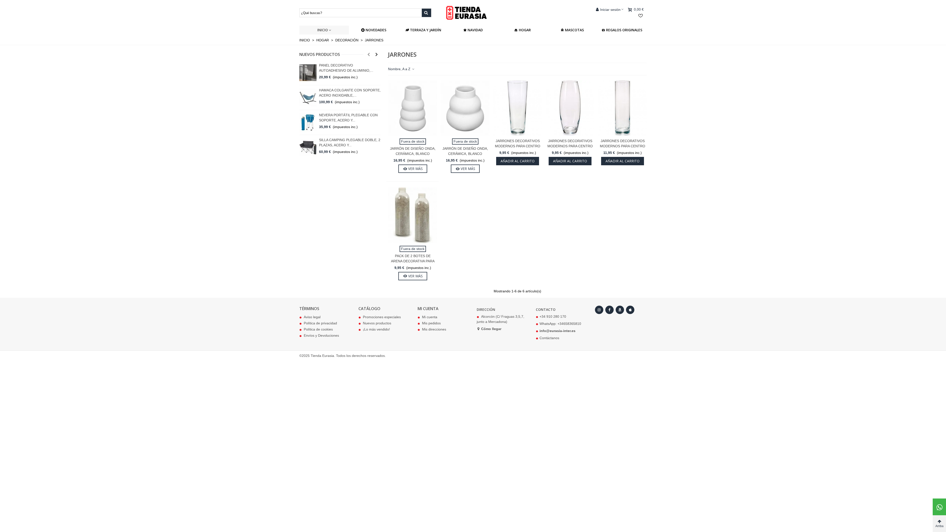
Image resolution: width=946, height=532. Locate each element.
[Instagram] (599, 310)
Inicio (322, 30)
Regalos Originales (624, 30)
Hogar (525, 30)
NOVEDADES (376, 30)
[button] (368, 54)
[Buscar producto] (426, 13)
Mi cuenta (429, 317)
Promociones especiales (382, 317)
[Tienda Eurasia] (473, 12)
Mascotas (574, 30)
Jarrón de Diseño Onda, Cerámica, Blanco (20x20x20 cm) (465, 154)
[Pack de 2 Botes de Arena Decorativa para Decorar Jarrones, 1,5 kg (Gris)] (412, 215)
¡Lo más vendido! (376, 329)
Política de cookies (318, 329)
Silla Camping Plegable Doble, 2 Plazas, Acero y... (349, 142)
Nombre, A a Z (399, 69)
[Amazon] (620, 310)
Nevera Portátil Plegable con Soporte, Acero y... (348, 117)
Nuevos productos (319, 54)
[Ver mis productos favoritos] (641, 16)
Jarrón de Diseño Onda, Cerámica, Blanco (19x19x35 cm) (413, 154)
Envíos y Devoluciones (321, 335)
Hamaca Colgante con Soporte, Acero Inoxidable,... (350, 92)
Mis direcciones (434, 329)
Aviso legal (312, 317)
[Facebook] (609, 310)
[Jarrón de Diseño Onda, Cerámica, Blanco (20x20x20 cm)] (465, 108)
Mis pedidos (431, 323)
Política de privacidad (320, 323)
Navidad (475, 30)
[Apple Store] (630, 310)
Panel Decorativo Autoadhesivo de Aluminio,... (346, 67)
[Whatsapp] (939, 507)
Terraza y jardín (425, 30)
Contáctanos (549, 338)
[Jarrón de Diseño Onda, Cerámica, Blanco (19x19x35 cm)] (412, 108)
